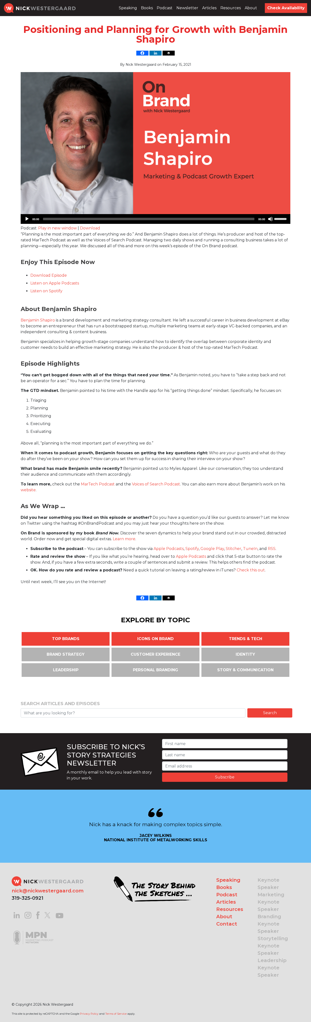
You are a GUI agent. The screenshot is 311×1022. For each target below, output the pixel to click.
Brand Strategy (66, 654)
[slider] (281, 218)
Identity (245, 654)
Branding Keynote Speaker (269, 924)
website (28, 490)
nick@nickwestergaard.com (48, 891)
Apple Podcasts (169, 548)
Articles (209, 8)
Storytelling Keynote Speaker (273, 946)
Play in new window (57, 228)
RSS (272, 548)
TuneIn (250, 548)
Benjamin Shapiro (38, 320)
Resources (230, 8)
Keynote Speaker (268, 883)
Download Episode (48, 275)
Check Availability (286, 8)
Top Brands (65, 638)
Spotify (192, 548)
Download (90, 228)
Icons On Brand (155, 638)
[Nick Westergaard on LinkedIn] (17, 915)
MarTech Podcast (98, 484)
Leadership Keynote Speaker (272, 967)
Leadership (65, 670)
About (251, 8)
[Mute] (270, 219)
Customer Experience (155, 654)
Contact (226, 924)
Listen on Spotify (46, 291)
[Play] (27, 219)
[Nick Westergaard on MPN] (33, 931)
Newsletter (187, 8)
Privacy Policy (89, 1013)
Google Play (212, 548)
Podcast (165, 8)
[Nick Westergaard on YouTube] (59, 915)
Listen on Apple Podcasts (54, 283)
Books (147, 8)
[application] (155, 219)
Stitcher (233, 548)
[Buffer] (169, 53)
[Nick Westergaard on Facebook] (38, 915)
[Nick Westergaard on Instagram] (28, 915)
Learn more (124, 539)
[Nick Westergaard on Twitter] (47, 915)
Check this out (251, 570)
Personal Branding (155, 670)
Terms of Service (116, 1013)
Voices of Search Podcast (156, 484)
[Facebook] (142, 53)
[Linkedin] (155, 53)
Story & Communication (245, 670)
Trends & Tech (245, 638)
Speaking (128, 8)
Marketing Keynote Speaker (271, 902)
